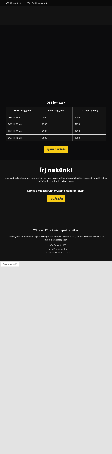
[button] (107, 15)
